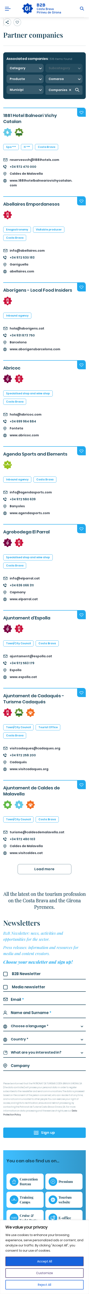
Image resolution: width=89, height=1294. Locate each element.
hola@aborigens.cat (27, 328)
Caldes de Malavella (26, 173)
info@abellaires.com (27, 250)
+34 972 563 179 (22, 663)
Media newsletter (28, 987)
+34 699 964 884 (23, 421)
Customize (44, 1273)
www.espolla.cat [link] (23, 677)
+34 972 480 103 (22, 839)
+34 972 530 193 (22, 257)
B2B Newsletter (26, 973)
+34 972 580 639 (23, 499)
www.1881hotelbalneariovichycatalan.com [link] (41, 182)
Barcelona (18, 342)
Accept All (44, 1261)
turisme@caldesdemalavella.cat (37, 832)
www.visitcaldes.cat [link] (26, 853)
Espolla (15, 670)
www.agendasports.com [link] (30, 513)
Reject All (44, 1285)
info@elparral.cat (25, 578)
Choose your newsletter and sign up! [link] (38, 962)
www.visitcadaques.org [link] (29, 769)
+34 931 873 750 (22, 335)
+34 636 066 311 (22, 585)
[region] (44, 1257)
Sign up (48, 1132)
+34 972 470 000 (23, 167)
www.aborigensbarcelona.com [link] (35, 349)
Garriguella (19, 264)
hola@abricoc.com (25, 414)
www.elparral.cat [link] (24, 599)
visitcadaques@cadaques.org (35, 748)
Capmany (18, 592)
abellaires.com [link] (22, 271)
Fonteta (16, 428)
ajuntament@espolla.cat (31, 656)
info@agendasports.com (31, 492)
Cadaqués (18, 762)
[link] (41, 8)
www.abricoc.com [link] (24, 435)
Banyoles (17, 506)
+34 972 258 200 (23, 755)
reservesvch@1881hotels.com (34, 160)
